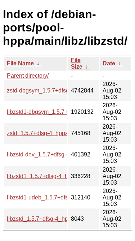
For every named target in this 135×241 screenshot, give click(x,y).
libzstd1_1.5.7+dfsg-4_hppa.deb (48, 176)
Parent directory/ (28, 76)
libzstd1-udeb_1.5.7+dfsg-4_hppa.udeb (57, 197)
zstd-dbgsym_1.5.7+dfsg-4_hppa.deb (54, 90)
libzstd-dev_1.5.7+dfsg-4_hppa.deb (52, 154)
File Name (20, 63)
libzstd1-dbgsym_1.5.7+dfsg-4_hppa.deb (59, 112)
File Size (76, 63)
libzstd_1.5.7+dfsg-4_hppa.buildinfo (52, 219)
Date (109, 63)
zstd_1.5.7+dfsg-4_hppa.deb (43, 133)
